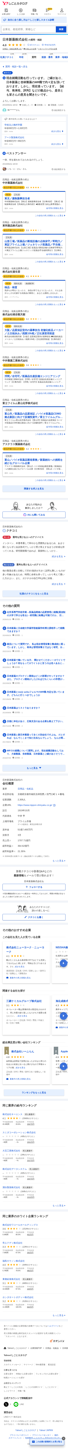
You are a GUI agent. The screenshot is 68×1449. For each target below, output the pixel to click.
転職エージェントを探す (14, 1378)
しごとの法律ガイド (34, 1387)
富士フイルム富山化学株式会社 (20, 403)
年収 (23, 56)
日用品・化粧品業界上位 (12, 49)
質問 (34, 57)
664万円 (30, 1307)
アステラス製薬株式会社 (16, 444)
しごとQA (21, 14)
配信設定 (52, 1364)
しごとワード (9, 1391)
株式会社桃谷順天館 (14, 314)
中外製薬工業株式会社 (15, 360)
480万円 (30, 1271)
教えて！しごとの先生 (13, 1387)
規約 (56, 1435)
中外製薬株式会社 (13, 182)
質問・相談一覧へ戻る (16, 66)
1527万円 (30, 1160)
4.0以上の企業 (30, 49)
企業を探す (6, 14)
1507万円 (30, 1179)
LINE (22, 1404)
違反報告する (59, 110)
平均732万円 (49, 45)
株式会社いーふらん (22, 1051)
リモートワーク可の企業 (47, 49)
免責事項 (29, 1438)
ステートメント (15, 1438)
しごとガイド (51, 1387)
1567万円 (30, 1124)
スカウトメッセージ (12, 1364)
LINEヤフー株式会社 (12, 1417)
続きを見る (57, 556)
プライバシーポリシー (19, 1435)
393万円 (30, 1253)
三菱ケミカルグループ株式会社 (24, 1001)
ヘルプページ (53, 1326)
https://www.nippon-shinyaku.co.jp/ (35, 805)
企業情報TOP (36, 1348)
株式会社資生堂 (11, 271)
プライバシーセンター (41, 1435)
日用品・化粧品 (25, 788)
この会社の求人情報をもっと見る (49, 215)
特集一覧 (34, 14)
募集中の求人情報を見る (20, 978)
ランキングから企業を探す (47, 1374)
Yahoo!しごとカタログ (17, 1348)
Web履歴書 (40, 1364)
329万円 (30, 1289)
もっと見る (58, 860)
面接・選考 (47, 56)
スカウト (47, 14)
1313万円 (30, 1197)
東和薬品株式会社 (13, 225)
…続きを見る (19, 967)
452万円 (30, 1235)
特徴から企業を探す (24, 1374)
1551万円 (30, 1142)
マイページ (61, 14)
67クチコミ (35, 45)
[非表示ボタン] (63, 1438)
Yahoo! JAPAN (46, 1430)
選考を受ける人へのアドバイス (28, 537)
